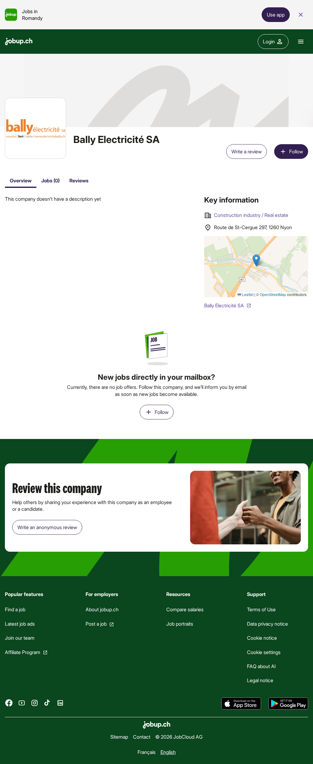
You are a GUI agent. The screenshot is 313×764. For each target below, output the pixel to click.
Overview (20, 180)
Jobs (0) (50, 180)
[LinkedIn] (60, 703)
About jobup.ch (102, 609)
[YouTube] (22, 703)
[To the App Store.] (241, 703)
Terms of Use (261, 609)
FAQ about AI (261, 666)
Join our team (20, 638)
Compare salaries (185, 609)
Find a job (15, 609)
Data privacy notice (267, 624)
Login (269, 41)
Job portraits (179, 624)
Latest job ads (20, 624)
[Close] (300, 14)
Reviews (78, 180)
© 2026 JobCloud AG (179, 737)
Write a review (246, 151)
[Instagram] (35, 703)
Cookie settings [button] (264, 652)
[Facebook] (9, 703)
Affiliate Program (22, 652)
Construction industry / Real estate (251, 215)
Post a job (96, 624)
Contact (141, 737)
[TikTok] (47, 703)
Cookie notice (262, 638)
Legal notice (260, 680)
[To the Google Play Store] (288, 703)
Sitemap (119, 737)
